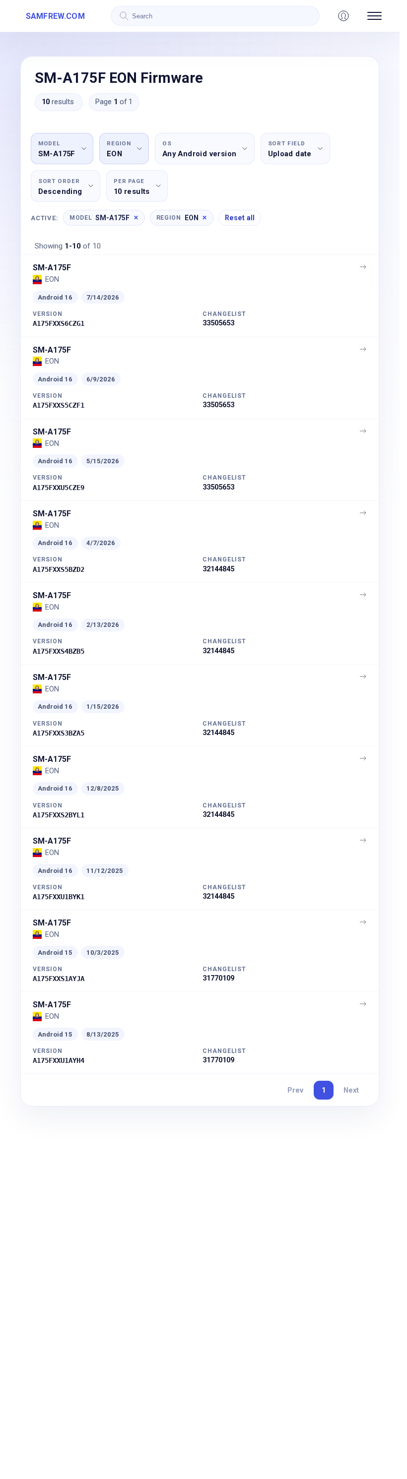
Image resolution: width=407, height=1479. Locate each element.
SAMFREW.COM (55, 16)
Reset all (240, 218)
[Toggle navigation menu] (374, 16)
